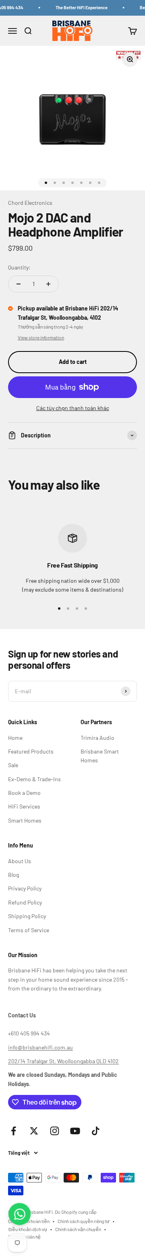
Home (15, 737)
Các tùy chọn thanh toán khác (72, 407)
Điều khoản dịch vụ (27, 1229)
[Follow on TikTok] (95, 1130)
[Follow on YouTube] (75, 1130)
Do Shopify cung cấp (76, 1212)
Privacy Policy (24, 888)
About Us (19, 861)
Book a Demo (24, 792)
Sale (13, 765)
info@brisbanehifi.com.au (40, 1047)
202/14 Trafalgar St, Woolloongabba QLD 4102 (63, 1061)
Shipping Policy (27, 916)
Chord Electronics (30, 202)
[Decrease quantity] (18, 284)
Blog (13, 874)
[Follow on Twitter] (34, 1130)
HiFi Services (24, 806)
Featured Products (31, 751)
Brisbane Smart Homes (100, 756)
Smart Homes (24, 820)
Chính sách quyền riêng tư (84, 1221)
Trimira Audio (97, 737)
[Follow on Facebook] (13, 1130)
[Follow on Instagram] (54, 1130)
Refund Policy (25, 902)
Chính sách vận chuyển (78, 1229)
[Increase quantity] (48, 284)
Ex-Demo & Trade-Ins (34, 779)
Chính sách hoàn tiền (29, 1221)
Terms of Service (28, 930)
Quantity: (19, 267)
